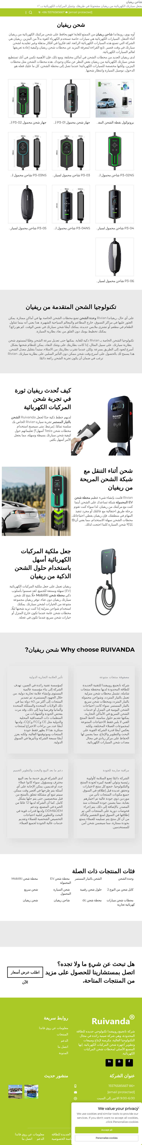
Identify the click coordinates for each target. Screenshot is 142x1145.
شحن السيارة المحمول (62, 891)
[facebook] (129, 1062)
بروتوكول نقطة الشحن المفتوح (114, 122)
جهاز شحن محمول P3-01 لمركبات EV (65, 122)
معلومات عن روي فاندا (53, 1028)
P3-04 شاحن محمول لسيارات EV (111, 228)
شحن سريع (31, 889)
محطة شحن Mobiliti (24, 878)
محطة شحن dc (92, 900)
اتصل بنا (63, 1047)
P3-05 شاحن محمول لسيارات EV (24, 228)
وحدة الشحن (125, 878)
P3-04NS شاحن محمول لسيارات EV (65, 228)
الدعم (64, 1040)
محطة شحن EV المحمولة (60, 880)
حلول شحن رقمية (91, 889)
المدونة (63, 1053)
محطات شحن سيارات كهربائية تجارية (121, 902)
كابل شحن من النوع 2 (120, 889)
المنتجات (62, 1034)
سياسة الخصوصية (63, 1139)
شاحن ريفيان (62, 900)
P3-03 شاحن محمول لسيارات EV (67, 175)
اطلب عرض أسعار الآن (25, 974)
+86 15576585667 (53, 12)
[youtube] (119, 1062)
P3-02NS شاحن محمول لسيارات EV (109, 175)
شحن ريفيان (30, 900)
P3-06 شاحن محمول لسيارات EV (111, 281)
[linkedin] (109, 1062)
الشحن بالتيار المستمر (88, 878)
